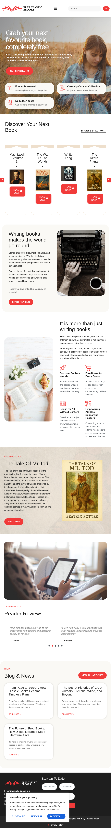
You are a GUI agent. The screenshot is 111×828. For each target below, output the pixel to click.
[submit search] (106, 8)
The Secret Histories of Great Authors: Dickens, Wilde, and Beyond (82, 691)
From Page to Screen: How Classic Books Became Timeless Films (27, 691)
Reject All (37, 816)
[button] (55, 8)
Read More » (15, 714)
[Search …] (84, 9)
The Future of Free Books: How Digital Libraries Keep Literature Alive (27, 732)
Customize (18, 816)
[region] (37, 807)
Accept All (56, 816)
